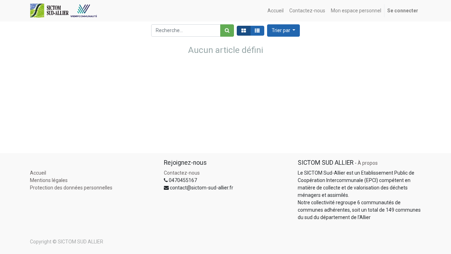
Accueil (38, 173)
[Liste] (257, 31)
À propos (368, 163)
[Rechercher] (227, 30)
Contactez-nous (182, 173)
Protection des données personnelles (71, 187)
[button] (283, 30)
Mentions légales (49, 180)
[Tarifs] (244, 31)
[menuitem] (275, 10)
